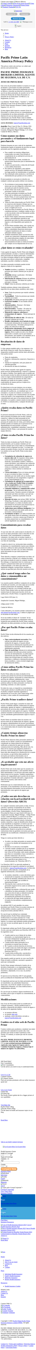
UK (19, 7)
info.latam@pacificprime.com (10, 612)
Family (3, 1178)
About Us (8, 40)
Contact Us (11, 14)
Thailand (11, 7)
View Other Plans (6, 1191)
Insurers (7, 45)
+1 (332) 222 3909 (13, 22)
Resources (8, 47)
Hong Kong (25, 3)
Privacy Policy (23, 1346)
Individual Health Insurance (13, 1274)
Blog (6, 49)
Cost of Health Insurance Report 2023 (16, 1225)
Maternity (4, 1182)
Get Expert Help (20, 1147)
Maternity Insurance (11, 1278)
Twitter (9, 1309)
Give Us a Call (5, 1075)
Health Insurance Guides (12, 1286)
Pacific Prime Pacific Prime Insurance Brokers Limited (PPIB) (15, 1322)
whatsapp (12, 1312)
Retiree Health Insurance (12, 1279)
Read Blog (4, 1120)
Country (7, 42)
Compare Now (9, 1169)
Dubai (27, 5)
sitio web (14, 1014)
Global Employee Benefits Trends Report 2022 (15, 1234)
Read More (4, 1240)
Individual (4, 1175)
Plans (6, 44)
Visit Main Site (5, 1105)
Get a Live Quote (6, 1090)
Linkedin (7, 1305)
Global (9, 3)
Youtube (10, 1311)
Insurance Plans (6, 1171)
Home (3, 1257)
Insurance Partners (6, 1193)
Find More (4, 1220)
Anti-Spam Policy (11, 1347)
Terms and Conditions (16, 1344)
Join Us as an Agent (11, 1262)
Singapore (16, 5)
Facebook (7, 1307)
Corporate (24, 14)
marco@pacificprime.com (22, 123)
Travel (3, 1186)
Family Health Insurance (12, 1276)
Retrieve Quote (18, 18)
